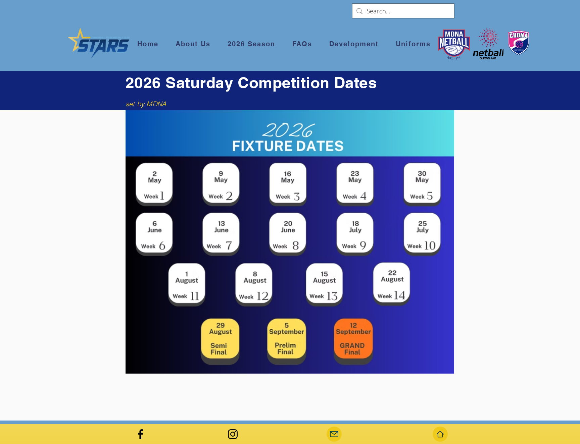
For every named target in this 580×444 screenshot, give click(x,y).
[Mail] (334, 434)
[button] (193, 44)
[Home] (440, 434)
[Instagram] (232, 434)
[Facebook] (140, 434)
